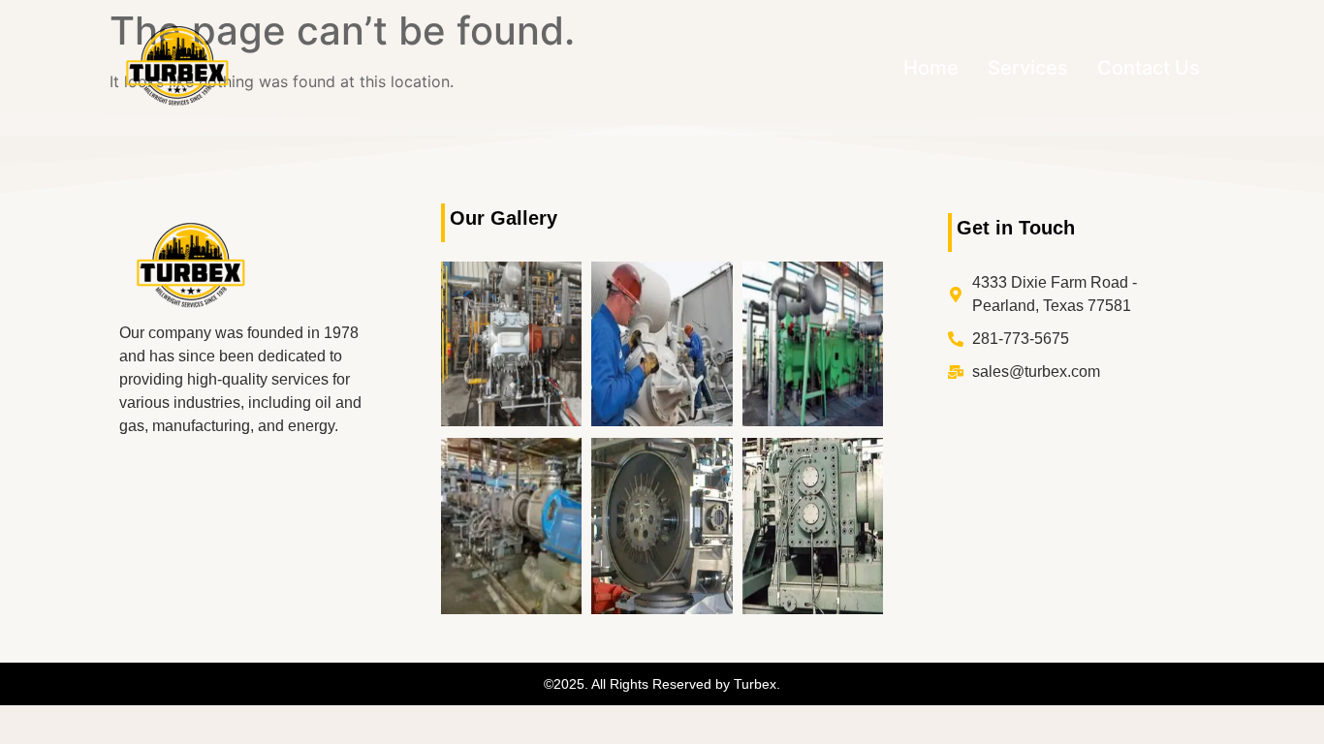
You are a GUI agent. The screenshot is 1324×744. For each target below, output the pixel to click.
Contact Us (1148, 67)
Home (931, 67)
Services (1028, 67)
